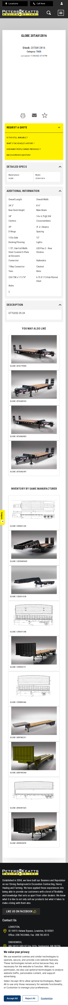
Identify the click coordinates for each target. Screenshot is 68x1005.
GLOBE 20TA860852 (18, 436)
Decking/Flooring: (17, 242)
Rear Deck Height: (17, 210)
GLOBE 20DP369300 (18, 773)
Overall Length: (15, 199)
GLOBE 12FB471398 (18, 632)
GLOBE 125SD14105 (18, 596)
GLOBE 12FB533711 (18, 667)
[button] (62, 4)
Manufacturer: (14, 175)
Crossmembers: (43, 220)
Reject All (30, 998)
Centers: (12, 220)
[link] (24, 116)
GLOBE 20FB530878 (18, 843)
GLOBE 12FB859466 (18, 702)
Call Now (41, 3)
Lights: (39, 242)
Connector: (14, 260)
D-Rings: (12, 231)
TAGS (38, 51)
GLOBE (11, 178)
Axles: (11, 285)
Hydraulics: (41, 260)
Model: (38, 175)
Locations (13, 3)
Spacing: (40, 231)
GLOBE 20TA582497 (18, 472)
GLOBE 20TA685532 (18, 401)
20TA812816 (40, 178)
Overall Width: (42, 199)
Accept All (12, 998)
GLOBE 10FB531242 (18, 526)
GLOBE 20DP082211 (18, 737)
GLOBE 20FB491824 (18, 808)
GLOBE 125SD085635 (18, 561)
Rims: (39, 271)
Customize (47, 998)
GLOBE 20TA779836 (18, 366)
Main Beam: (41, 210)
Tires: (11, 271)
